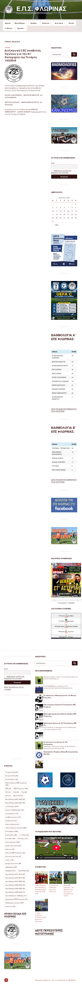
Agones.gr (73, 638)
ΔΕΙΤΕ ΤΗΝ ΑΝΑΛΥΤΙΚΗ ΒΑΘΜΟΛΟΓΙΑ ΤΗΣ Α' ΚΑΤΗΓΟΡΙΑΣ (63, 410)
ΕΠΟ (8, 788)
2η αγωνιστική (11, 776)
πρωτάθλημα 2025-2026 (15, 892)
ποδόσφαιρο (11, 867)
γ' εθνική (24, 835)
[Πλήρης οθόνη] (75, 858)
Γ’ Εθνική (8, 28)
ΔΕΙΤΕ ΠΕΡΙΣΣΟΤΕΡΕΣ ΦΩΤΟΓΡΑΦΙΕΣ (49, 931)
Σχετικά (20, 28)
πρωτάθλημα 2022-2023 (15, 885)
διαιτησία (10, 838)
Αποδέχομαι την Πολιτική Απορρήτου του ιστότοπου (61, 172)
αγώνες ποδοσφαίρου (14, 810)
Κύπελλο (45, 23)
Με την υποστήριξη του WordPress (64, 980)
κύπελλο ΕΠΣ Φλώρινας (15, 853)
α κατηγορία (11, 813)
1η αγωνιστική (11, 772)
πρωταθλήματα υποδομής (16, 896)
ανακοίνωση (11, 821)
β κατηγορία (11, 835)
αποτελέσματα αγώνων (15, 828)
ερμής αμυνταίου (13, 846)
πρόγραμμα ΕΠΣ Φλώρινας (16, 899)
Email (53, 163)
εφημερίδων (71, 602)
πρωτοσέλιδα (62, 602)
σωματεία (10, 906)
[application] (56, 848)
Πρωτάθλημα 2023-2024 (15, 803)
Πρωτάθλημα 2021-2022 (15, 799)
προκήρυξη (10, 871)
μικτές (9, 860)
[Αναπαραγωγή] (38, 858)
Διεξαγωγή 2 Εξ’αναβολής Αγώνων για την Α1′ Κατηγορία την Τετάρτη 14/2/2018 (23, 55)
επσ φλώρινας (12, 842)
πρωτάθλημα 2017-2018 (15, 874)
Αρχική (7, 23)
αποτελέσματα (12, 824)
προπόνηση (23, 871)
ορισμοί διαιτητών (13, 863)
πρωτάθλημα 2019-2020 (15, 881)
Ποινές (71, 23)
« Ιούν (56, 225)
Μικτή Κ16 (18, 796)
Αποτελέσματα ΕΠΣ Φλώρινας (16, 784)
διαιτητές (23, 838)
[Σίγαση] (72, 858)
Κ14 (24, 792)
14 (68, 211)
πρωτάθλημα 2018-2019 (15, 878)
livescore (79, 638)
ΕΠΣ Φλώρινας (21, 788)
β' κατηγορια (11, 831)
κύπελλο (9, 849)
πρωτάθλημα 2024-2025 (15, 888)
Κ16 (8, 796)
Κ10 (8, 792)
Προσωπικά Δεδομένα (43, 980)
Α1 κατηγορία (11, 779)
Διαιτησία (59, 23)
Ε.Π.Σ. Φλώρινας (41, 8)
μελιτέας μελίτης (13, 856)
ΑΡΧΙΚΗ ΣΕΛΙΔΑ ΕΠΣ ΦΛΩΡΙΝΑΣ (15, 915)
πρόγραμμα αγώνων (14, 903)
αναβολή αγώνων (13, 817)
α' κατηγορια (11, 806)
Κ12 (16, 792)
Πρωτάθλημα (20, 23)
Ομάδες (33, 23)
